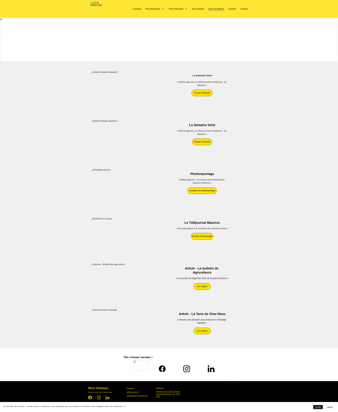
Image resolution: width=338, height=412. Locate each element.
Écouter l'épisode (202, 93)
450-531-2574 (133, 392)
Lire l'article (202, 286)
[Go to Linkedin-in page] (211, 368)
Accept (318, 407)
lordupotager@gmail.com (137, 396)
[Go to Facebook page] (162, 368)
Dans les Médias (216, 9)
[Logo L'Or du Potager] (231, 394)
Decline (330, 407)
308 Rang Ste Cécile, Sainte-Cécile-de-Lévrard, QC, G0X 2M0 (168, 393)
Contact (244, 9)
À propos (137, 9)
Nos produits (198, 9)
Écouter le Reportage (202, 236)
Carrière (232, 9)
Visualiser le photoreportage (202, 190)
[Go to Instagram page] (186, 368)
